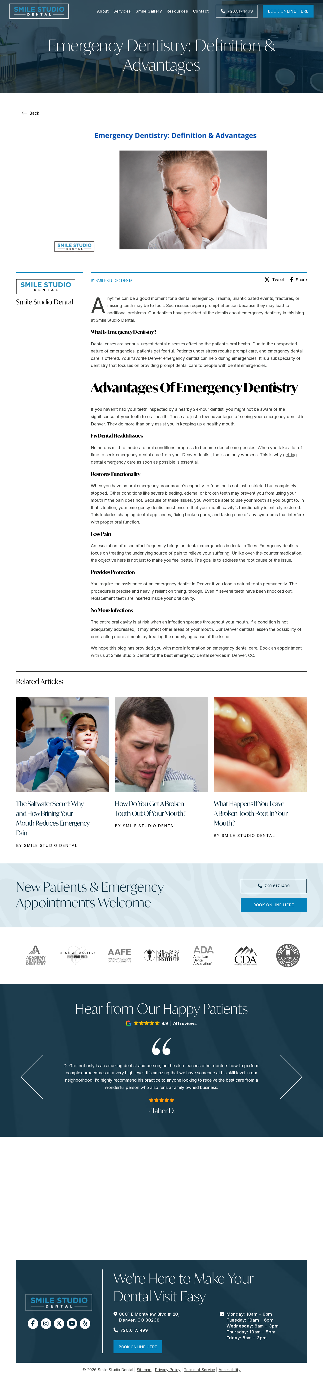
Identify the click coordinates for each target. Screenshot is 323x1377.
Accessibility (229, 1369)
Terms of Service (199, 1369)
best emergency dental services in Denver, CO (209, 655)
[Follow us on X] (59, 1323)
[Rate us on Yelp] (85, 1323)
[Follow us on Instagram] (46, 1323)
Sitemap (144, 1369)
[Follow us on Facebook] (33, 1323)
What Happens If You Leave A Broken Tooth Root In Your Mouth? (250, 813)
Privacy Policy (167, 1369)
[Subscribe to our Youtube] (72, 1323)
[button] (161, 1023)
